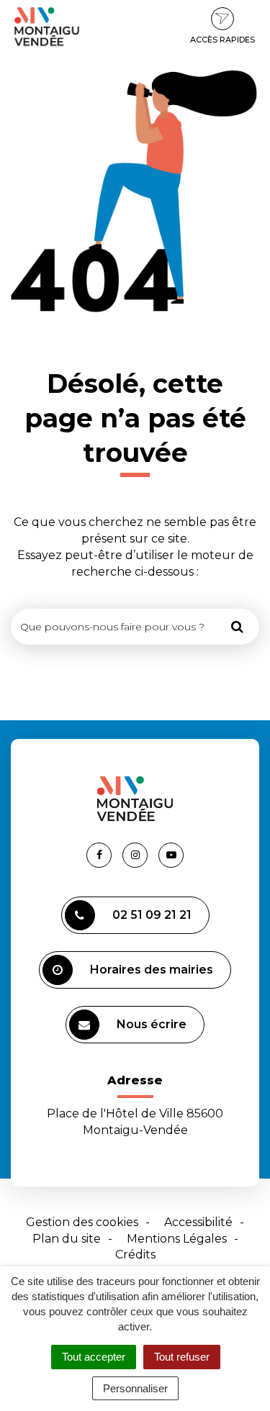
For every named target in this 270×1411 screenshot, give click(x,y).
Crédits (135, 1254)
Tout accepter (93, 1357)
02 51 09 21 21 (152, 915)
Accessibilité (198, 1222)
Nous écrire (151, 1024)
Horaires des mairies (151, 969)
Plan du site (66, 1239)
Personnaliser (135, 1388)
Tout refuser (182, 1357)
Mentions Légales (177, 1239)
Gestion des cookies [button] (82, 1222)
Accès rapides (222, 40)
